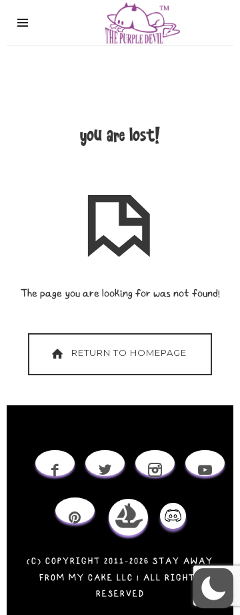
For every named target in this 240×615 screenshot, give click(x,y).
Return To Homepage (129, 353)
